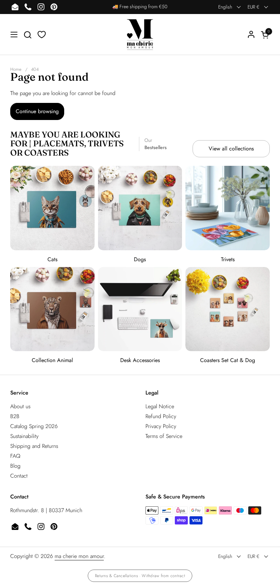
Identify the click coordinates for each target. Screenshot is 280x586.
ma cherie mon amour (79, 556)
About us (20, 406)
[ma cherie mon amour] (140, 34)
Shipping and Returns (34, 446)
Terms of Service (163, 436)
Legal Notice (159, 406)
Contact (19, 476)
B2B (14, 416)
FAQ (15, 456)
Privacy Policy (160, 426)
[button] (27, 34)
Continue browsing (37, 111)
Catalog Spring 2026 (34, 426)
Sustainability (24, 436)
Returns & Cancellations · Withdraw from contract (140, 576)
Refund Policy (160, 416)
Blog (15, 466)
